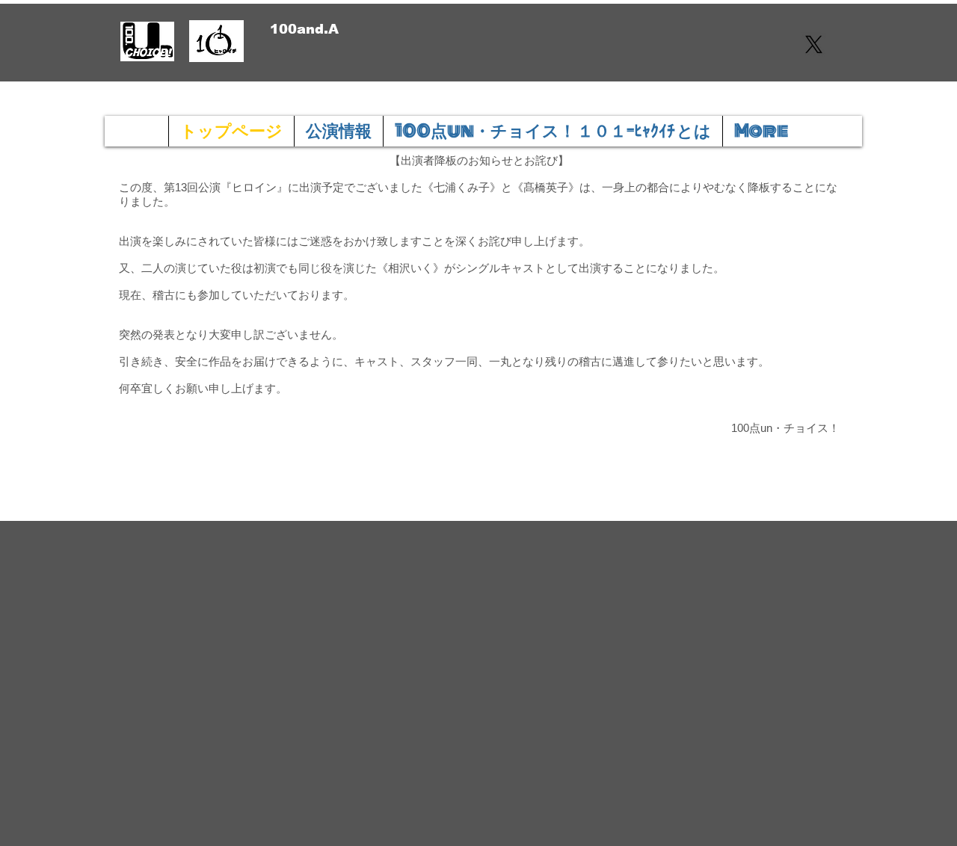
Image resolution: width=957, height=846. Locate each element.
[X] (813, 44)
